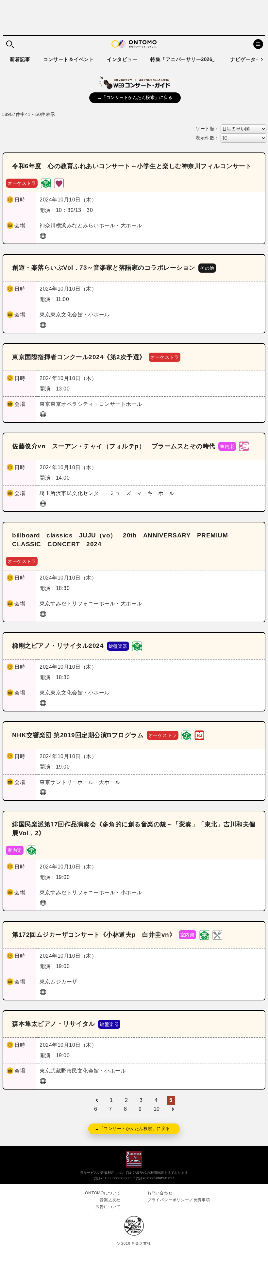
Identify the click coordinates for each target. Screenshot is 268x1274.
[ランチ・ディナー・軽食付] (217, 934)
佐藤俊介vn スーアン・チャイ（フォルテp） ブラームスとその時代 (113, 446)
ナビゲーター (245, 59)
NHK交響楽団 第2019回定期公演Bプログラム (77, 735)
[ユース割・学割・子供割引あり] (46, 182)
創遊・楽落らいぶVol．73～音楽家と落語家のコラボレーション (103, 267)
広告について (108, 1206)
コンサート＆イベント (68, 59)
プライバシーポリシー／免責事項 (178, 1200)
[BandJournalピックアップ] (199, 735)
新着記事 (20, 59)
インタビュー (122, 59)
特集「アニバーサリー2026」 (183, 59)
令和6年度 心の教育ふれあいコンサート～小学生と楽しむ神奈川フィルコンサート (132, 166)
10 (157, 1109)
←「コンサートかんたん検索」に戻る (135, 97)
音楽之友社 (110, 1200)
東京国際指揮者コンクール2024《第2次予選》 (79, 357)
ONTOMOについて (103, 1193)
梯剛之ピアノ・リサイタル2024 (58, 645)
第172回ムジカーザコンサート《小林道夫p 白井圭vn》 (94, 934)
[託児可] (244, 446)
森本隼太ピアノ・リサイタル (53, 1023)
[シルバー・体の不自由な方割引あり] (59, 182)
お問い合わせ (160, 1193)
